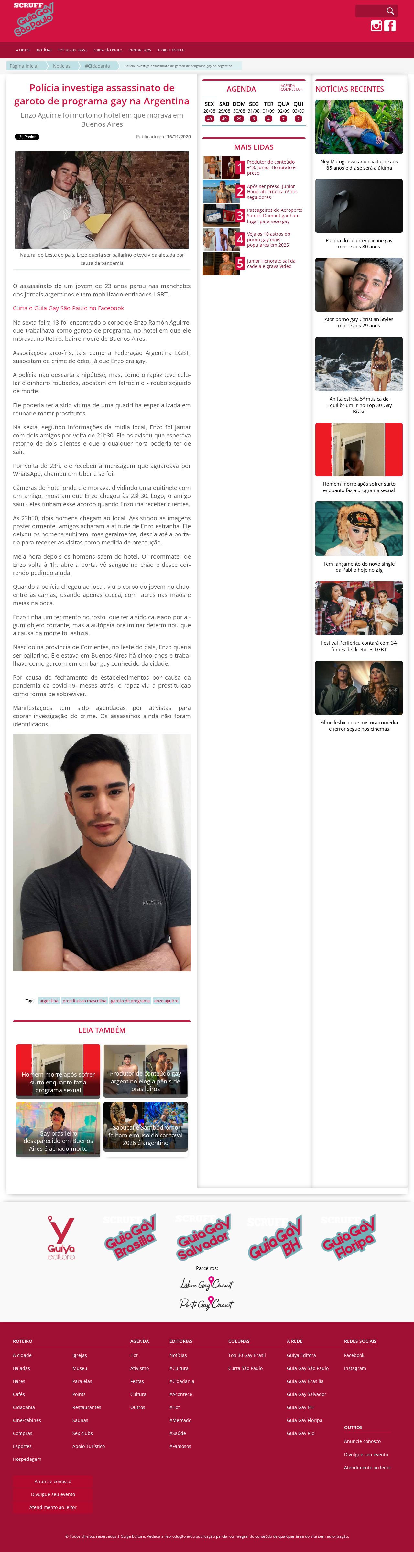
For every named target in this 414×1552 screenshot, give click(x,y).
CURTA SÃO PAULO (108, 50)
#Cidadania (97, 66)
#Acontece (180, 1394)
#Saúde (177, 1433)
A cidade (22, 1355)
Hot (134, 1355)
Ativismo (139, 1368)
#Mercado (180, 1420)
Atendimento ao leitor (53, 1507)
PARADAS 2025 (140, 50)
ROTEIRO (22, 1341)
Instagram (355, 1368)
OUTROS (353, 1427)
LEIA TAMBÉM (101, 1030)
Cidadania (24, 1407)
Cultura (138, 1394)
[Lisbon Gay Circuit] (207, 1283)
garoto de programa (130, 1001)
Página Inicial (24, 66)
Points (79, 1394)
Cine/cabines (27, 1420)
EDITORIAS (180, 1341)
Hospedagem (27, 1459)
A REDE (294, 1341)
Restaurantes (86, 1407)
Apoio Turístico (88, 1446)
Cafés (19, 1394)
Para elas (82, 1381)
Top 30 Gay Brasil (247, 1355)
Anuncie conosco (53, 1481)
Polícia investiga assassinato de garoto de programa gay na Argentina (179, 65)
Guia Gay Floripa (304, 1420)
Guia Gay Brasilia (305, 1381)
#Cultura (179, 1368)
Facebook (354, 1355)
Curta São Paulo (245, 1368)
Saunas (80, 1420)
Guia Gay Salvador (306, 1394)
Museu (79, 1368)
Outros (137, 1407)
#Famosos (180, 1446)
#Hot (174, 1407)
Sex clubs (82, 1433)
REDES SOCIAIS (360, 1341)
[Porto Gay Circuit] (207, 1303)
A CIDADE (23, 50)
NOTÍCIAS (44, 50)
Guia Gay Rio (300, 1433)
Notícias (62, 66)
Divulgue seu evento (53, 1494)
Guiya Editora (301, 1355)
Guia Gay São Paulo (308, 1368)
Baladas (21, 1368)
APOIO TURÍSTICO (171, 50)
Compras (22, 1433)
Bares (19, 1381)
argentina (49, 1001)
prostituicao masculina (84, 1001)
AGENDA (264, 88)
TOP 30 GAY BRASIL (72, 50)
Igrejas (79, 1355)
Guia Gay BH (300, 1407)
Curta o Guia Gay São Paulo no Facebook (68, 308)
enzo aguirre (166, 1001)
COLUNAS (239, 1341)
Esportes (22, 1446)
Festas (137, 1381)
